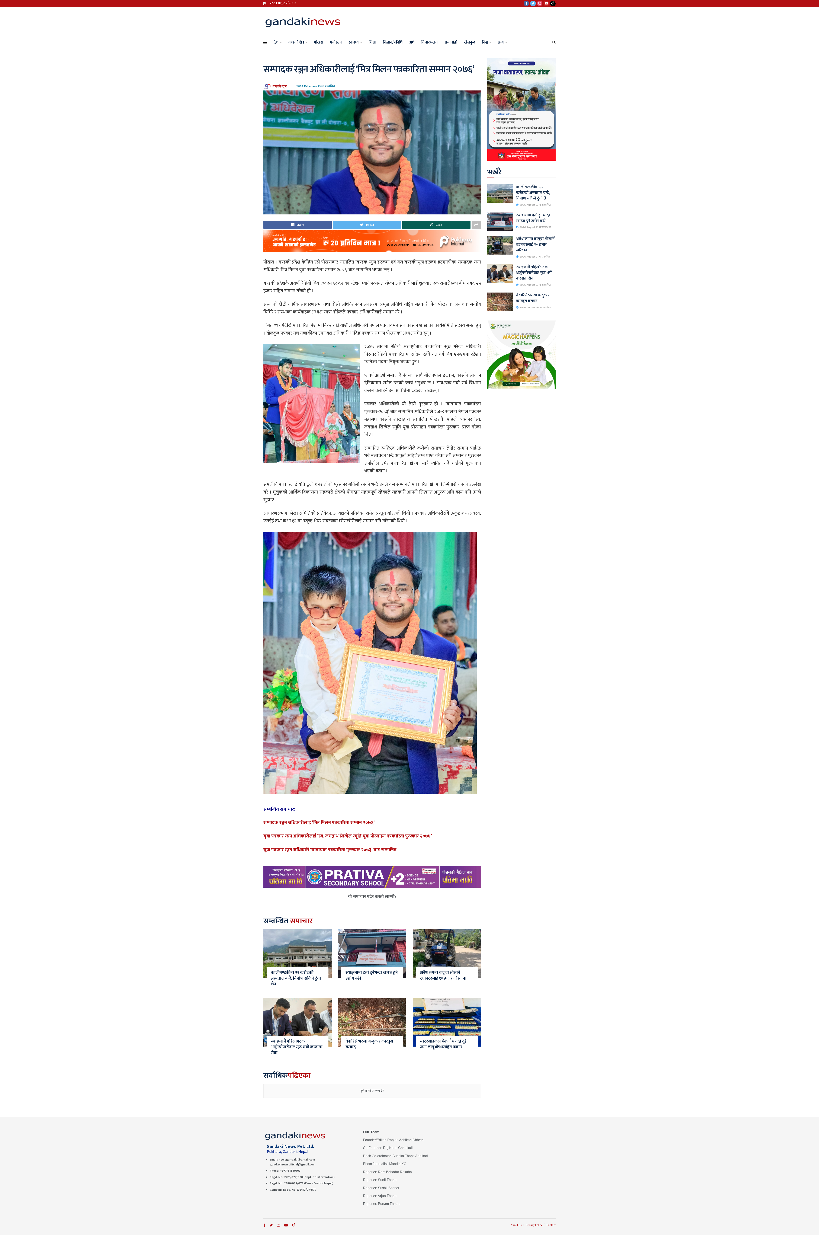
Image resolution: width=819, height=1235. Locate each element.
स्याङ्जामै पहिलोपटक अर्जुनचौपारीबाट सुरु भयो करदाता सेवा (296, 1047)
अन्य (501, 42)
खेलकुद (469, 42)
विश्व (485, 42)
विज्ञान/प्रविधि (392, 42)
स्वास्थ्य (354, 42)
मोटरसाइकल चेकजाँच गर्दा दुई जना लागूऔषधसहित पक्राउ (443, 1044)
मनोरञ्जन (336, 42)
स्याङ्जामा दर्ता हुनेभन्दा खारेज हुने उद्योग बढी (372, 975)
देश (276, 42)
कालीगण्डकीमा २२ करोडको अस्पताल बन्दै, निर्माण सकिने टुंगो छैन (296, 978)
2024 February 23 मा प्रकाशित (315, 86)
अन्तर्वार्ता (450, 42)
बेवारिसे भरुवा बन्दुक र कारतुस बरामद (369, 1044)
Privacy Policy (534, 1225)
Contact (551, 1225)
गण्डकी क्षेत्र (296, 42)
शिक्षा (372, 42)
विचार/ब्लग (429, 42)
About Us (516, 1225)
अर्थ (411, 42)
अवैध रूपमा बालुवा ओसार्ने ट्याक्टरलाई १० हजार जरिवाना (443, 975)
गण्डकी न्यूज (280, 86)
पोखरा (318, 42)
